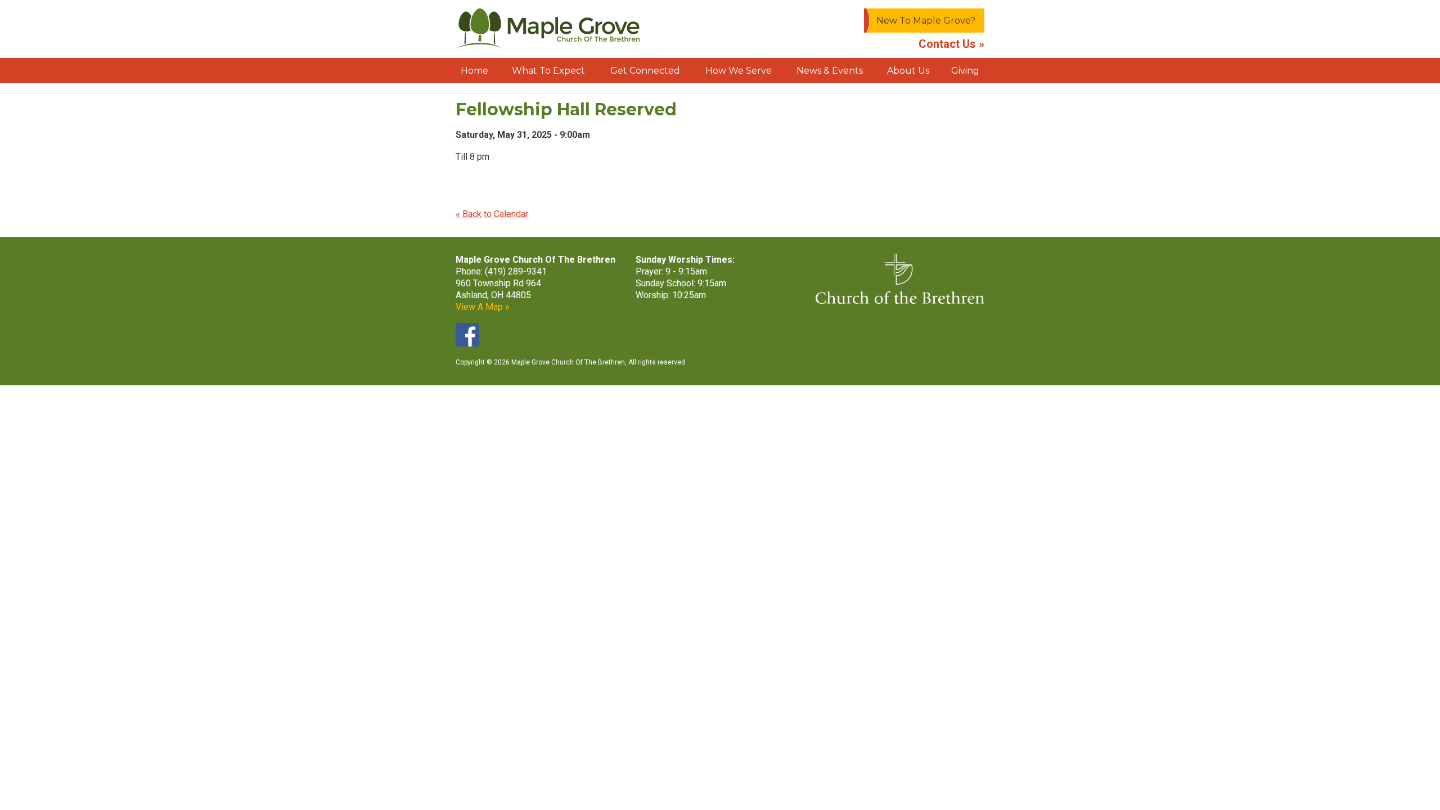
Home (474, 70)
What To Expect (548, 70)
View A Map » (483, 307)
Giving (965, 70)
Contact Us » (951, 44)
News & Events (829, 70)
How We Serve (738, 70)
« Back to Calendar (492, 214)
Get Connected (645, 70)
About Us (908, 70)
